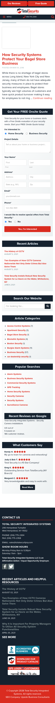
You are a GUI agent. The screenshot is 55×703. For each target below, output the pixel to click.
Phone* (7, 203)
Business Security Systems (20, 378)
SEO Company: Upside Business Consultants (28, 697)
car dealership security (18, 356)
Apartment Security (16, 330)
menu (9, 17)
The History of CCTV (14, 251)
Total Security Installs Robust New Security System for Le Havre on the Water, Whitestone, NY (26, 279)
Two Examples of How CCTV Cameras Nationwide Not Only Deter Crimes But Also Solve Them (25, 263)
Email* (7, 191)
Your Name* (10, 157)
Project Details (11, 139)
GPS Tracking (13, 387)
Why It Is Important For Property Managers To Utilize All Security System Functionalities (26, 626)
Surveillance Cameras (17, 405)
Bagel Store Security (17, 334)
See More (9, 637)
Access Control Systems (18, 326)
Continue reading (42, 98)
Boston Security (14, 343)
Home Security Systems (18, 391)
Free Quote (41, 3)
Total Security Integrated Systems (27, 11)
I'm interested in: (12, 129)
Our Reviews (14, 3)
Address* (8, 172)
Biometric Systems (16, 339)
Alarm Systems (14, 374)
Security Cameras (15, 396)
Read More (27, 487)
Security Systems (15, 400)
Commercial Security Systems (21, 383)
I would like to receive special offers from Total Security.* (26, 216)
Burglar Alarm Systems (18, 348)
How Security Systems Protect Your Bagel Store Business (23, 59)
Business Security (15, 352)
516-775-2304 (31, 17)
